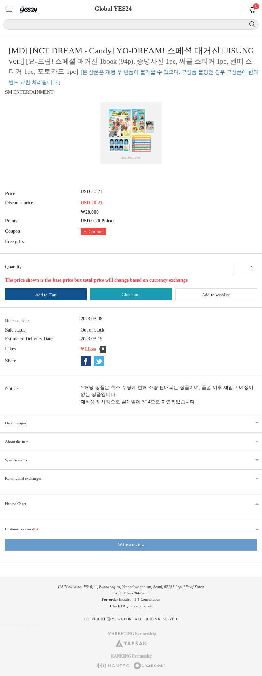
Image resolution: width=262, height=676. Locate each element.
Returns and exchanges (23, 478)
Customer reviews (21, 529)
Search (252, 24)
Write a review (131, 544)
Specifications (16, 460)
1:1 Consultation (147, 599)
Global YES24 (113, 8)
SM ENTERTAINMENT (29, 92)
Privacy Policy (140, 606)
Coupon (96, 231)
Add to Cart (46, 294)
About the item (17, 442)
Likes (90, 349)
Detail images (15, 423)
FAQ (124, 606)
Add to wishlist (216, 294)
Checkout (131, 294)
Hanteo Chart (15, 504)
